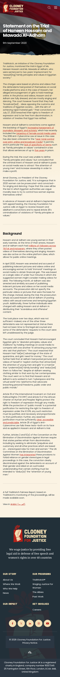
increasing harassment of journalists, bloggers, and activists (28, 129)
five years (40, 150)
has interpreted (28, 454)
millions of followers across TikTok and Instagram (29, 247)
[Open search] (49, 7)
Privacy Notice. (30, 642)
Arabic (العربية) (17, 504)
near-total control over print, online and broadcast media (28, 140)
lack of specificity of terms (38, 144)
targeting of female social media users (36, 133)
